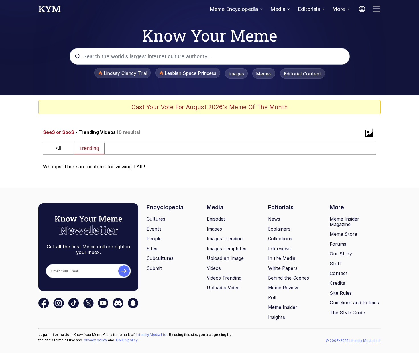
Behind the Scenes (288, 277)
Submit (154, 268)
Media (278, 9)
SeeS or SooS (58, 132)
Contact (339, 273)
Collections (280, 238)
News (274, 218)
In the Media (281, 258)
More (338, 9)
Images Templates (226, 248)
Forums (338, 244)
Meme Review (283, 287)
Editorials (308, 9)
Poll (272, 297)
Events (154, 228)
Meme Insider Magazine (344, 221)
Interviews (279, 248)
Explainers (279, 228)
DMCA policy (127, 340)
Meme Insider (282, 307)
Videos (214, 268)
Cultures (156, 218)
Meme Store (343, 234)
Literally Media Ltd (151, 335)
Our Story (341, 253)
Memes (264, 74)
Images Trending (225, 238)
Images (236, 74)
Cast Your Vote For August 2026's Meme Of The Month (209, 107)
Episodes (216, 218)
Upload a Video (223, 287)
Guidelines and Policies (354, 302)
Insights (276, 317)
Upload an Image (225, 258)
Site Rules (341, 292)
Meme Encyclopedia (233, 9)
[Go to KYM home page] (49, 10)
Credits (337, 283)
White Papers (283, 268)
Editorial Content (302, 74)
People (154, 238)
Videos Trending (224, 277)
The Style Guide (347, 312)
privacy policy (96, 340)
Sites (152, 248)
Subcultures (160, 258)
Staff (335, 263)
